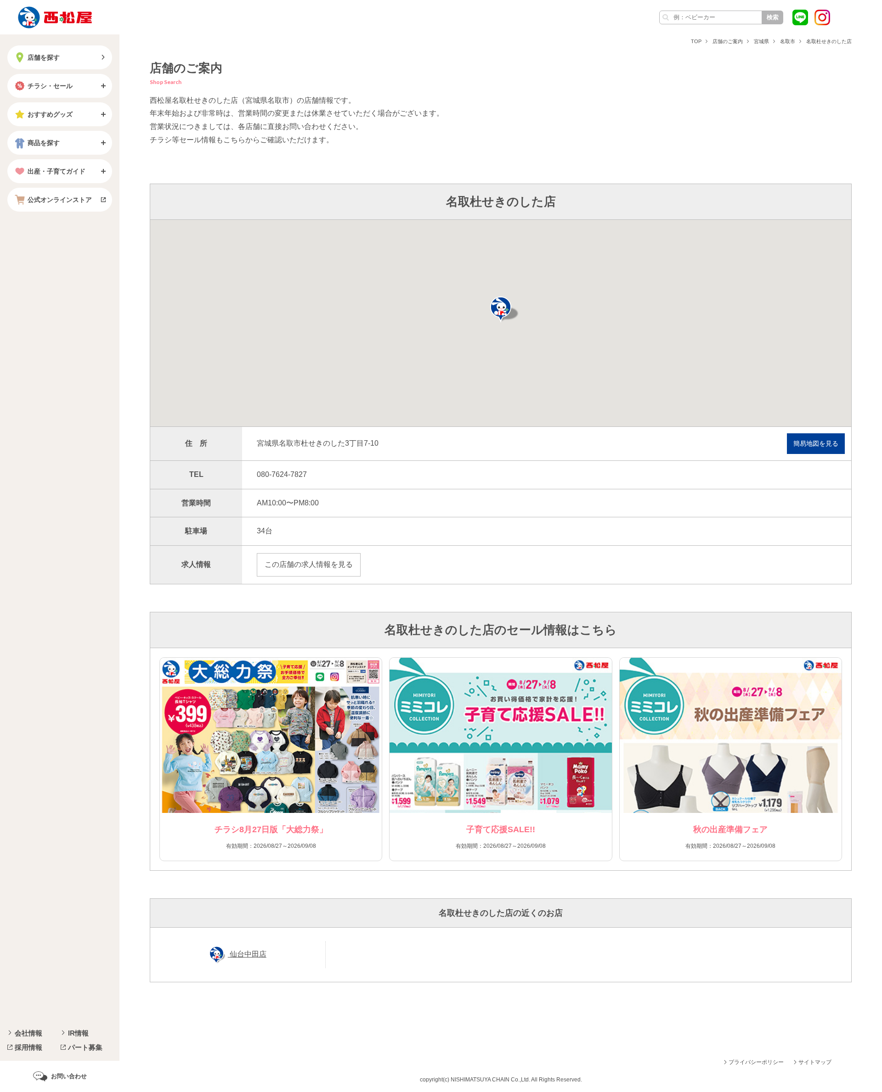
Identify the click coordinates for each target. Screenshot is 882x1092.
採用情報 (28, 1047)
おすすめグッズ (50, 114)
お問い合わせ (69, 1076)
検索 (773, 17)
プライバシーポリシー (756, 1062)
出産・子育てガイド (56, 171)
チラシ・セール (50, 86)
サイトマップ (814, 1062)
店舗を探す (44, 57)
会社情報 (28, 1033)
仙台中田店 (247, 954)
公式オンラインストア (60, 199)
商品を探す (44, 142)
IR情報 (78, 1033)
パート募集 (85, 1047)
